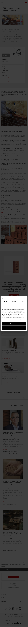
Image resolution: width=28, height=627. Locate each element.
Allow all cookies (14, 323)
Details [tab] (14, 301)
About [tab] (23, 301)
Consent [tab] (5, 301)
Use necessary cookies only (14, 328)
